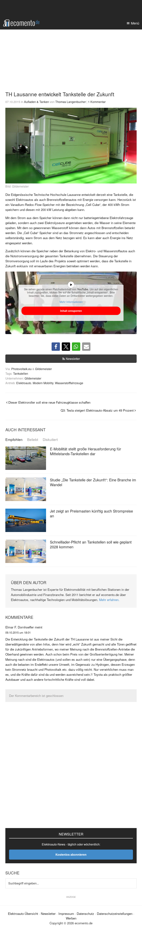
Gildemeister (43, 369)
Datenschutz (85, 913)
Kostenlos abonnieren (71, 854)
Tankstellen (20, 373)
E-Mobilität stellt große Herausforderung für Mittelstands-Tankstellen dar (85, 451)
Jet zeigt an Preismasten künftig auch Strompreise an (91, 513)
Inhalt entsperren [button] (71, 311)
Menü (135, 23)
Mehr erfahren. (109, 599)
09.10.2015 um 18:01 (18, 632)
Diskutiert (50, 439)
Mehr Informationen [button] (71, 302)
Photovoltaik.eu (21, 369)
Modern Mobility (43, 383)
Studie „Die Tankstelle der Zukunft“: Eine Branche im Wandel (93, 482)
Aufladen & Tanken (36, 102)
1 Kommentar (97, 102)
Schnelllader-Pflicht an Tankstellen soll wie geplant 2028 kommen (91, 544)
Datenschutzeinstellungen (114, 913)
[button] (56, 346)
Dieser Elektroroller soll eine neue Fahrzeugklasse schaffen (49, 402)
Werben (71, 918)
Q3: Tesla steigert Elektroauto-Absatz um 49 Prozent (97, 410)
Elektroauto (23, 383)
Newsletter (73, 359)
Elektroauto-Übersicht (23, 913)
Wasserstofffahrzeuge (69, 383)
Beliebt (32, 439)
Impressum (66, 913)
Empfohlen (14, 439)
